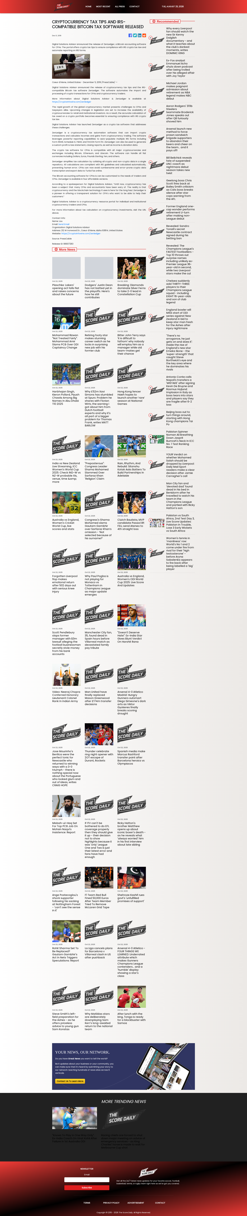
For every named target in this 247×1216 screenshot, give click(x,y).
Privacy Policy (111, 1202)
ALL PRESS (120, 6)
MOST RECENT (103, 6)
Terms (86, 1202)
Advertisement (135, 1202)
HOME (88, 6)
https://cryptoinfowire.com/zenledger (71, 101)
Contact (160, 1202)
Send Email (63, 224)
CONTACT (134, 6)
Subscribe (87, 1187)
